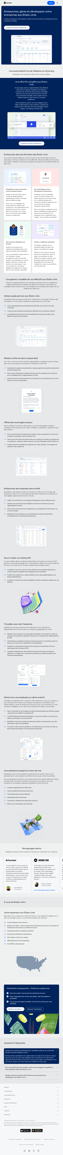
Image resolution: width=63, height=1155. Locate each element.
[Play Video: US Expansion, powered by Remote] (31, 124)
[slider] (28, 137)
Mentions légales (40, 1144)
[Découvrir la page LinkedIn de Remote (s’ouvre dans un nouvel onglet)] (29, 1150)
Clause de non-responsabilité (26, 1144)
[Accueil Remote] (8, 3)
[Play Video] (9, 137)
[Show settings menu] (50, 137)
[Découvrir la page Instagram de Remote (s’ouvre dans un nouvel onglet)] (38, 1150)
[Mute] (47, 137)
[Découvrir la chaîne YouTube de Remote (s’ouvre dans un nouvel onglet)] (24, 1150)
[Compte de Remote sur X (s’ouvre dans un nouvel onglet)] (33, 1150)
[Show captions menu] (44, 137)
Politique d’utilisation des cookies (32, 1139)
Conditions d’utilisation (48, 1139)
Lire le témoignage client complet (16, 890)
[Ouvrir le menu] (57, 3)
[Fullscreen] (54, 137)
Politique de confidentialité (15, 1139)
